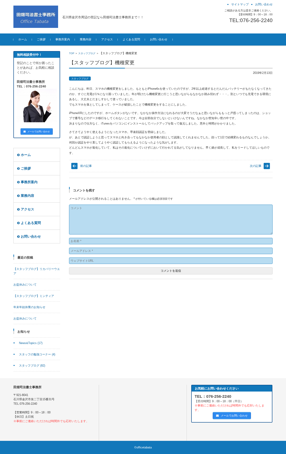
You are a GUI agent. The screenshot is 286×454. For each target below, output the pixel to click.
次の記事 (255, 166)
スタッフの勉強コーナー (37, 354)
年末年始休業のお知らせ (29, 307)
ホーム (22, 39)
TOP (71, 53)
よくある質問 (131, 39)
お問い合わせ (158, 39)
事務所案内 (62, 39)
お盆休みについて (25, 284)
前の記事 (86, 166)
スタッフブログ (86, 53)
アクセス (107, 39)
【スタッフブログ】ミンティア (33, 296)
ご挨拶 (41, 39)
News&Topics (30, 343)
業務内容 (85, 39)
